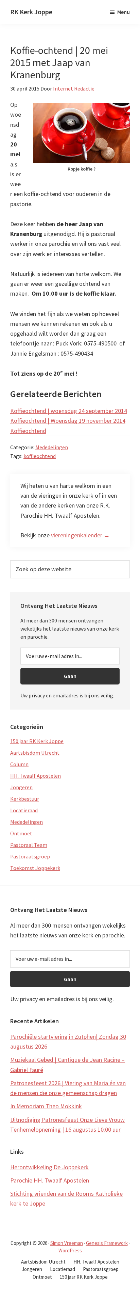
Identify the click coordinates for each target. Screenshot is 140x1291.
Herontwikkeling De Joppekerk (49, 1167)
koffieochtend (39, 456)
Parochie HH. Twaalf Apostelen (49, 1180)
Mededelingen (51, 447)
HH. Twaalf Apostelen (35, 775)
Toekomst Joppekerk (35, 868)
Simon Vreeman (66, 1243)
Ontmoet (21, 833)
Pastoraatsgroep (30, 856)
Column (19, 764)
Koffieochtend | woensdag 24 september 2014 (68, 411)
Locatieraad (24, 810)
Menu (123, 11)
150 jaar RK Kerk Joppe (37, 741)
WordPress (70, 1250)
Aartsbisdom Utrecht (34, 752)
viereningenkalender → (80, 535)
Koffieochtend (28, 431)
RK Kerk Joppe (31, 11)
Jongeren (21, 787)
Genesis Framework (107, 1243)
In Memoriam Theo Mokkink (46, 1106)
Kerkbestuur (24, 798)
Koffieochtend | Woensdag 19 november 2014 (67, 420)
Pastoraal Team (28, 844)
